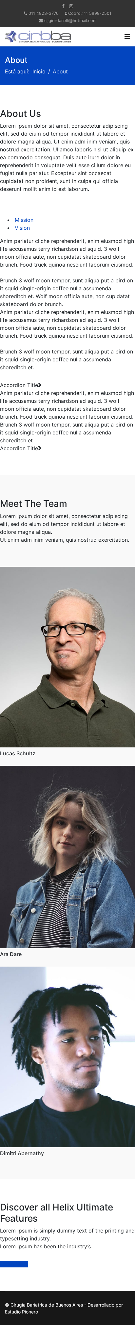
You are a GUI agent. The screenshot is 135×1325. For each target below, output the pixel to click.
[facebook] (63, 6)
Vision (21, 227)
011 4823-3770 (44, 13)
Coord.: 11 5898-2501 (89, 13)
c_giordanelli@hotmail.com (70, 20)
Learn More (14, 1264)
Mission (23, 220)
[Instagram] (71, 6)
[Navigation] (127, 36)
